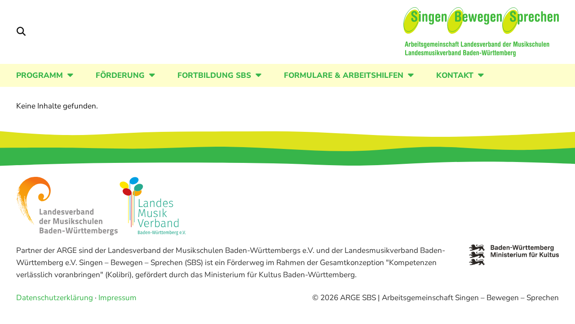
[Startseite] (481, 32)
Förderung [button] (120, 75)
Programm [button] (39, 75)
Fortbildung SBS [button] (214, 75)
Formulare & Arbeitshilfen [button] (343, 75)
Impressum (117, 297)
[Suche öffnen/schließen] (21, 32)
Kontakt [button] (454, 75)
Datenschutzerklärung (54, 297)
